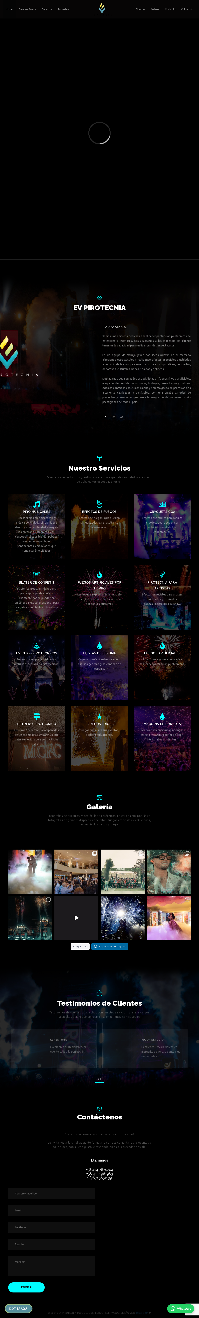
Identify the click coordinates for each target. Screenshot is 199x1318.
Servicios (47, 9)
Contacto (170, 9)
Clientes (140, 9)
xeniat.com (142, 1313)
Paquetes (63, 9)
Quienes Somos (27, 9)
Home (9, 9)
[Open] (30, 872)
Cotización (187, 9)
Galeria (155, 9)
